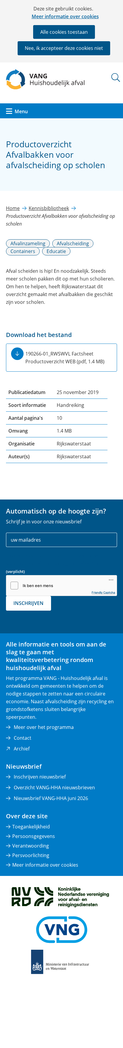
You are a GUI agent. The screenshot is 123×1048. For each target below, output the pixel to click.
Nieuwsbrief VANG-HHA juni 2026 (51, 798)
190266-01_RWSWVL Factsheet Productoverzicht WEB (64, 357)
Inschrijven (28, 603)
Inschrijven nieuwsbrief (40, 776)
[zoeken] (115, 77)
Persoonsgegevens (33, 836)
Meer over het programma (44, 727)
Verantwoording (30, 845)
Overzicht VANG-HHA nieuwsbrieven (54, 787)
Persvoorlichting (30, 855)
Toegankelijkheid (31, 826)
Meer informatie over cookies (65, 16)
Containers (22, 251)
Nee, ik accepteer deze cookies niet (64, 48)
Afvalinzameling (27, 243)
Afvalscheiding (73, 243)
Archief (22, 748)
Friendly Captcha (103, 592)
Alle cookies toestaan (64, 32)
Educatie (56, 251)
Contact (22, 738)
